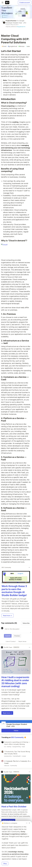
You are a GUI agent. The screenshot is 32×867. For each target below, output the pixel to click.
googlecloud (12, 46)
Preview (17, 636)
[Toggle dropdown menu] (29, 567)
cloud (4, 46)
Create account (24, 2)
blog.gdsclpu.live (21, 26)
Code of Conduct (11, 641)
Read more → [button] (7, 615)
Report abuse (22, 641)
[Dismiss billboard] (29, 823)
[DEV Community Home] (7, 2)
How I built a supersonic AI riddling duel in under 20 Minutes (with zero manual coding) (15, 682)
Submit (7, 636)
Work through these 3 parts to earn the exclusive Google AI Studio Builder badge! (14, 591)
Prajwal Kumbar (11, 21)
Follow (16, 730)
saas (28, 46)
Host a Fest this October (13, 806)
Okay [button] (5, 863)
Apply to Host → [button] (8, 821)
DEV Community (17, 737)
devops (21, 46)
